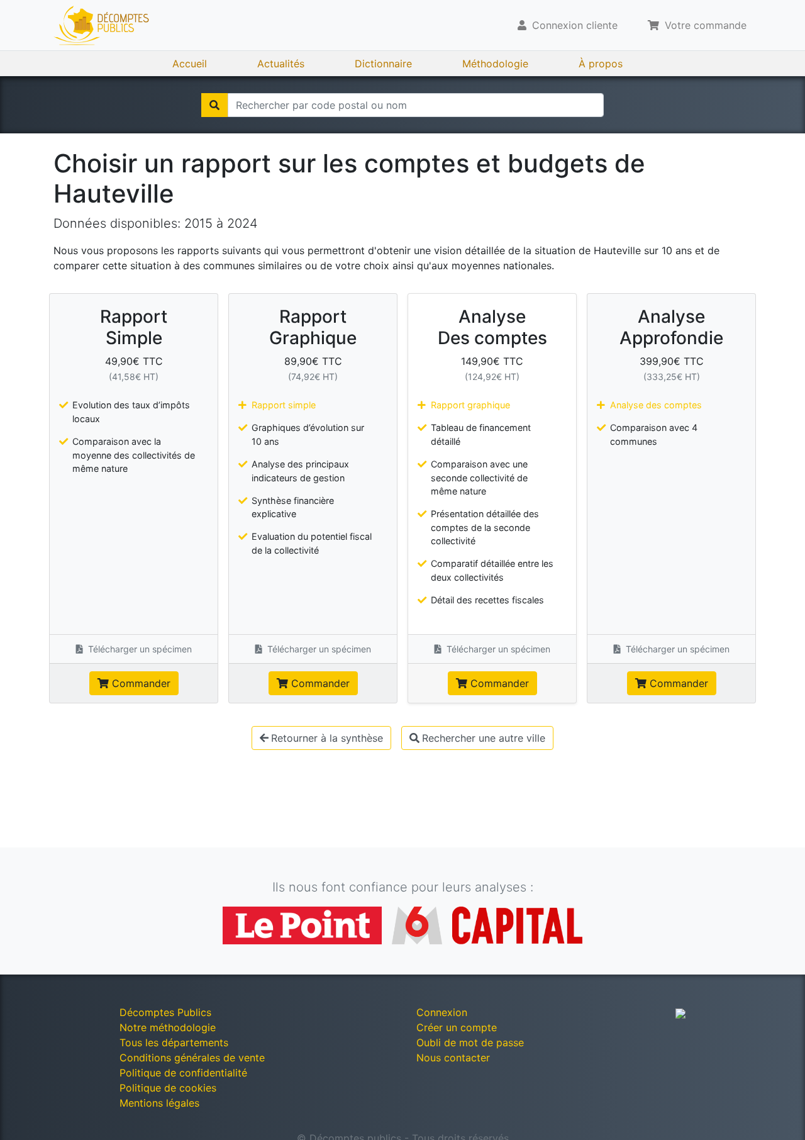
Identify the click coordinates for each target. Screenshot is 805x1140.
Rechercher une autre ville (483, 738)
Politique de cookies (167, 1087)
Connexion (441, 1012)
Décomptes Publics (165, 1012)
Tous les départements (173, 1042)
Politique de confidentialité (183, 1072)
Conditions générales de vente (192, 1057)
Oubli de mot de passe (470, 1042)
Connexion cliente (573, 25)
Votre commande (704, 25)
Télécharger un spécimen (139, 649)
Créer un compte (456, 1027)
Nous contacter (453, 1057)
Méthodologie (495, 63)
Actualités (280, 63)
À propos (601, 63)
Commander (139, 683)
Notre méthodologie (167, 1027)
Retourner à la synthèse (327, 738)
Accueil (189, 63)
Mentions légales (159, 1103)
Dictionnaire (383, 63)
